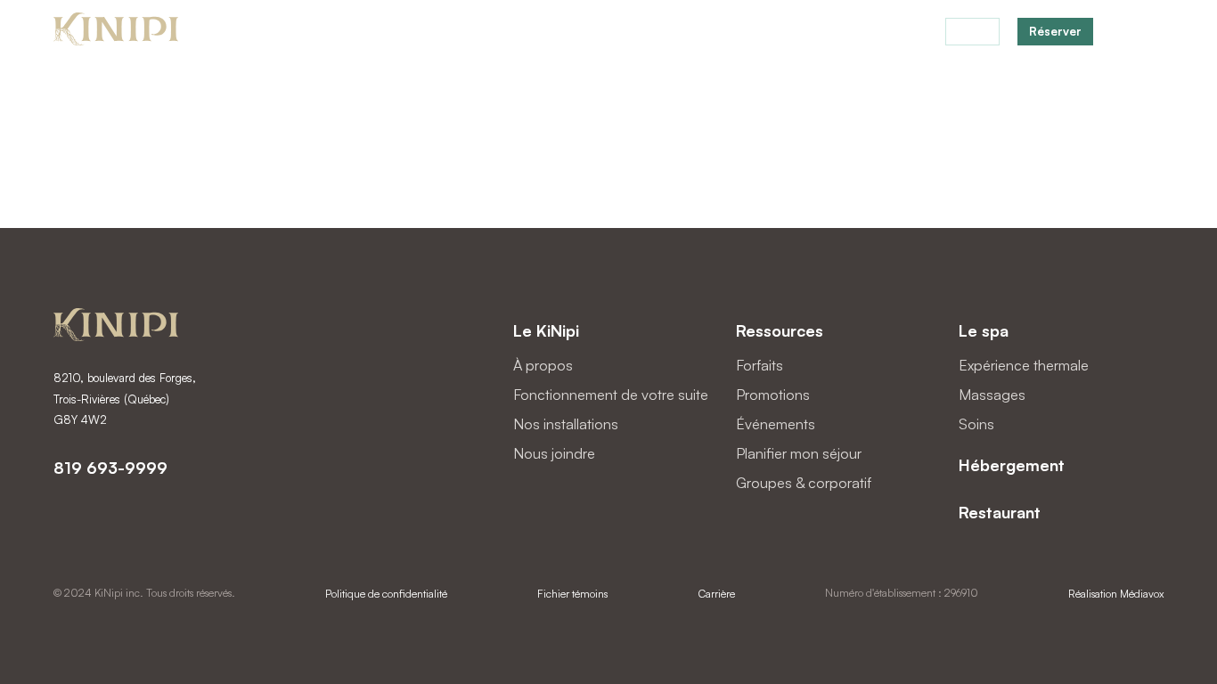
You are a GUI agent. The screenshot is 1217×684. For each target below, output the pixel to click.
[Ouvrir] (1152, 31)
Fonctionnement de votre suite (610, 394)
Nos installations (565, 424)
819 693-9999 (110, 467)
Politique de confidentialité (386, 593)
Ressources (779, 330)
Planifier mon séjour (799, 453)
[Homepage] (115, 31)
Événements (775, 424)
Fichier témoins (572, 593)
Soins (976, 424)
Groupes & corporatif (803, 483)
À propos (543, 365)
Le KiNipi (546, 330)
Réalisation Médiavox (1116, 593)
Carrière (716, 593)
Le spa (984, 330)
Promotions (773, 394)
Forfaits (777, 32)
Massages (992, 394)
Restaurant (848, 32)
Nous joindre (554, 453)
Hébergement (698, 32)
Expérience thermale (1024, 365)
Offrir (972, 31)
